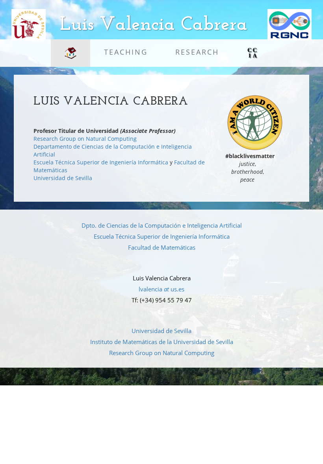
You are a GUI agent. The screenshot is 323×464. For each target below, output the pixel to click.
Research (197, 52)
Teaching (126, 52)
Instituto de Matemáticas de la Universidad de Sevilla (161, 342)
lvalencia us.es (161, 289)
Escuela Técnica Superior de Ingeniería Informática (100, 162)
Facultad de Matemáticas (161, 247)
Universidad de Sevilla (62, 178)
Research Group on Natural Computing (85, 138)
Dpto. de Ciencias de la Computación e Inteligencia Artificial (162, 225)
